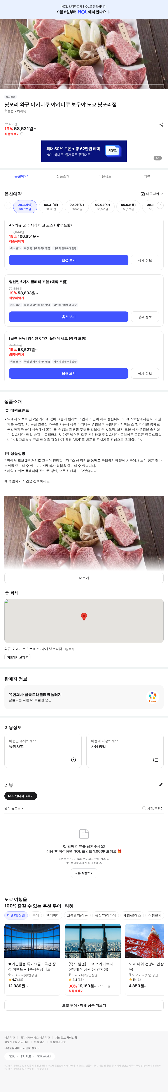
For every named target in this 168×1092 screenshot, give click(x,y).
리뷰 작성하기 (84, 873)
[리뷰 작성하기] (161, 785)
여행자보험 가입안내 (16, 1041)
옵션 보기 (69, 260)
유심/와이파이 (105, 915)
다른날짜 (152, 194)
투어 (35, 915)
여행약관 (39, 1041)
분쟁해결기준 (58, 1041)
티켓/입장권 (16, 915)
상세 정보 (145, 260)
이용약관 (9, 1037)
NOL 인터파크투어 (20, 796)
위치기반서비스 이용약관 (35, 1037)
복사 (71, 649)
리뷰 (147, 176)
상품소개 (63, 176)
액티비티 (53, 915)
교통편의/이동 (77, 915)
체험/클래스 (132, 915)
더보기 (84, 578)
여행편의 (154, 915)
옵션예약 (21, 176)
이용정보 (105, 176)
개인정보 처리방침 (66, 1037)
